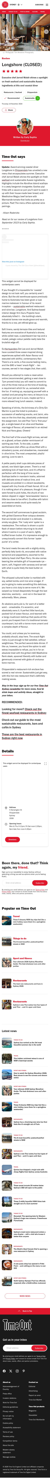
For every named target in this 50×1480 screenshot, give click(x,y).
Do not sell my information (8, 1417)
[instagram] (17, 1371)
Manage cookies (9, 1457)
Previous (3, 31)
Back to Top (27, 1311)
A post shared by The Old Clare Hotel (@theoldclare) (25, 265)
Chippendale (21, 171)
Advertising (33, 1391)
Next (46, 31)
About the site (8, 1445)
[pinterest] (23, 1371)
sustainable (19, 307)
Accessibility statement (12, 1428)
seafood (6, 180)
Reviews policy (8, 1437)
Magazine (32, 1411)
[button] (45, 763)
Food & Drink (24, 12)
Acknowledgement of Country (11, 1388)
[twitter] (10, 1371)
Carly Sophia (30, 137)
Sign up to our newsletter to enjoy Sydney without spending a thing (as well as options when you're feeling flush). (24, 874)
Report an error (35, 1396)
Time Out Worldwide (37, 1420)
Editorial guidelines (10, 1407)
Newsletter (33, 1415)
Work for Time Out (10, 1403)
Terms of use (8, 1432)
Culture (35, 12)
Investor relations (9, 1398)
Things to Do (13, 12)
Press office (7, 1394)
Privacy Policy (6, 892)
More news (25, 1296)
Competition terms (10, 1441)
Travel (42, 12)
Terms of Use (40, 890)
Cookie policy (8, 1423)
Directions (12, 840)
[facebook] (4, 1371)
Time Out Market (35, 1400)
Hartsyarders (11, 349)
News (4, 12)
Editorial (32, 1387)
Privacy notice (8, 1412)
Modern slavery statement (9, 1451)
